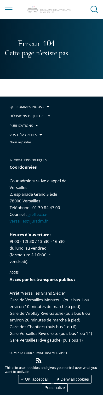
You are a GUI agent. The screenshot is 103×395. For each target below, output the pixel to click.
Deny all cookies (74, 379)
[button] (94, 9)
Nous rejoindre (20, 142)
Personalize (55, 388)
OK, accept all (36, 379)
